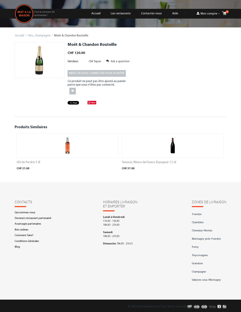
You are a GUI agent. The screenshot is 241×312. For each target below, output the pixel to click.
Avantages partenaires (28, 224)
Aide (175, 13)
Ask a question (119, 61)
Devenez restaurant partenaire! (33, 218)
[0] (224, 14)
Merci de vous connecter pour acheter (96, 73)
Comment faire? (24, 235)
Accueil (96, 13)
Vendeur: (73, 61)
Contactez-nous (151, 13)
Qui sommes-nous (25, 212)
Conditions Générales (27, 241)
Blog (17, 246)
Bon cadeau (21, 229)
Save (93, 102)
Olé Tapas (95, 61)
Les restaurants (121, 13)
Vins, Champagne (39, 35)
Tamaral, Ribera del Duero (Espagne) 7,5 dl (149, 162)
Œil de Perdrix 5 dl (28, 162)
